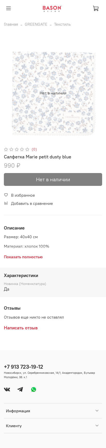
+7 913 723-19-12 (23, 366)
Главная (11, 24)
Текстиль (62, 24)
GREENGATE (36, 24)
